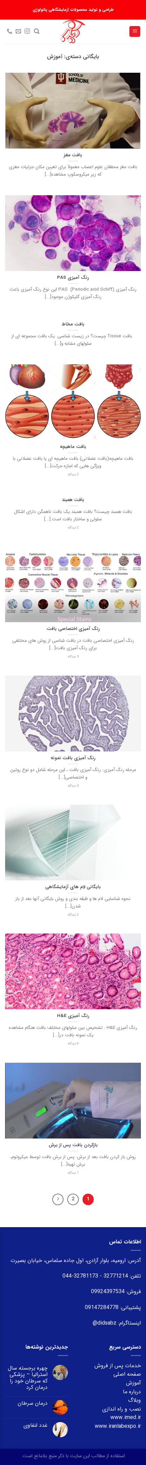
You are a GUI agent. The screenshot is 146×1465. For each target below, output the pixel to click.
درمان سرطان (33, 1403)
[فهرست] (134, 31)
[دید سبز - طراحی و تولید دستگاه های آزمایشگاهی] (73, 31)
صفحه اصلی (127, 1374)
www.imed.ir (125, 1417)
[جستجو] (36, 31)
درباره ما (132, 1392)
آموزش (133, 1383)
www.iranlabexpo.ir (118, 1426)
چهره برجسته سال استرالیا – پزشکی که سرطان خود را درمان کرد (28, 1378)
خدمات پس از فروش (117, 1365)
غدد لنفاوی (35, 1425)
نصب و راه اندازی (121, 1409)
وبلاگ (134, 1400)
